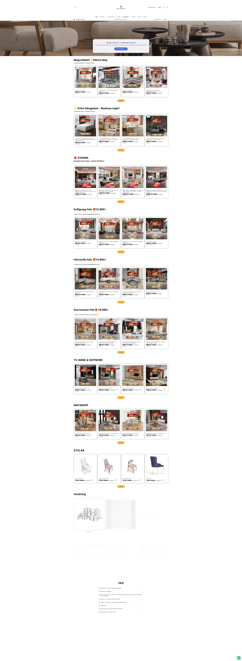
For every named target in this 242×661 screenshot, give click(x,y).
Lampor (152, 531)
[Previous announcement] (102, 19)
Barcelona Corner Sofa (151, 291)
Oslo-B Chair (149, 478)
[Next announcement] (139, 19)
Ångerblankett (124, 626)
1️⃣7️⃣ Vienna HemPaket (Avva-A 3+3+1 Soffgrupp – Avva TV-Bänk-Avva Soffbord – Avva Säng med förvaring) (85, 191)
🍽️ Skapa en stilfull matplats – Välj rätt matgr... (89, 563)
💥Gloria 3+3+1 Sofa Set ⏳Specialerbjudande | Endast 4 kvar (109, 242)
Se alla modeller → (121, 48)
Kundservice (76, 626)
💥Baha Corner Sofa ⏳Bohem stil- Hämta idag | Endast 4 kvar (109, 292)
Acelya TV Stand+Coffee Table (105, 388)
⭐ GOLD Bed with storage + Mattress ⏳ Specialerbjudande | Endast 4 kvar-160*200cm (109, 139)
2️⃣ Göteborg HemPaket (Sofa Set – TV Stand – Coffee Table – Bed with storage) (109, 191)
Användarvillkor (124, 632)
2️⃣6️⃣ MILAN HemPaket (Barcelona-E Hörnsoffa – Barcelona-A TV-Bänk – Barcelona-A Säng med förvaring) (156, 191)
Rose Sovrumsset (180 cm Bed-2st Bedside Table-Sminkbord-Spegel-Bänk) (131, 342)
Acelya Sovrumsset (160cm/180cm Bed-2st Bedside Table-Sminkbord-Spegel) (108, 342)
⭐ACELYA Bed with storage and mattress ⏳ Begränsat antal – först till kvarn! (155, 139)
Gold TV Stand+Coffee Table (128, 388)
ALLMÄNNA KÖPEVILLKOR (79, 621)
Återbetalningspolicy (126, 628)
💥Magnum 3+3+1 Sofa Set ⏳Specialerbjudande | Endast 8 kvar (153, 91)
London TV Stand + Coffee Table (82, 388)
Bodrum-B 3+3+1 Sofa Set (80, 241)
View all (121, 100)
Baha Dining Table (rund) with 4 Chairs (130, 433)
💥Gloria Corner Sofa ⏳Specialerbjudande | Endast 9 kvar (84, 292)
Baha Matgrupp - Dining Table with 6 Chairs (155, 433)
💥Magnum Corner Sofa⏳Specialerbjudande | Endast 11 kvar (108, 91)
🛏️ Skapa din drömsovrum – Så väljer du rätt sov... (121, 563)
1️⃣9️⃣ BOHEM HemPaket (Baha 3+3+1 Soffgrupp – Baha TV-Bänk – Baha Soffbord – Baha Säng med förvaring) (132, 191)
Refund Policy (124, 635)
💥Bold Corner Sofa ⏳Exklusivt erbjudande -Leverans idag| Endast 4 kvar (132, 292)
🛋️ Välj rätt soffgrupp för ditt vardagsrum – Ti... (153, 563)
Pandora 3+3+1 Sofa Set (80, 90)
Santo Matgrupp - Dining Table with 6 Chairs (108, 433)
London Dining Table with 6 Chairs (82, 433)
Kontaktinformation (78, 628)
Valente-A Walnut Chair (104, 478)
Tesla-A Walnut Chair (126, 478)
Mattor (120, 531)
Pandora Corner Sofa (126, 90)
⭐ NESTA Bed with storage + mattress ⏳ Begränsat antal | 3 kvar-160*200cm (131, 139)
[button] (75, 7)
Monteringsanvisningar (79, 630)
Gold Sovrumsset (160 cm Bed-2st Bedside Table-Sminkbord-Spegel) (84, 342)
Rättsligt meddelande (126, 630)
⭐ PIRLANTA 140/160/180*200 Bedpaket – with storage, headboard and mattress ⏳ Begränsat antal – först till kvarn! (85, 139)
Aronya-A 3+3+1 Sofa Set (151, 241)
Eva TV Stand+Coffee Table (152, 388)
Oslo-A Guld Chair (79, 478)
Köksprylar (89, 531)
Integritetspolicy (125, 621)
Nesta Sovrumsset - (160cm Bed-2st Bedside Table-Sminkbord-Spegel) (155, 342)
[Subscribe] (95, 642)
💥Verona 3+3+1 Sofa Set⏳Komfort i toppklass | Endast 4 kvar (132, 242)
